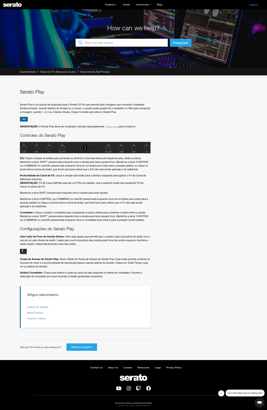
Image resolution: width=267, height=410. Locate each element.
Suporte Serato (28, 71)
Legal (158, 367)
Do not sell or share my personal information (133, 403)
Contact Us (96, 367)
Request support (81, 347)
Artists (126, 4)
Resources (143, 367)
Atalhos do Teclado (37, 307)
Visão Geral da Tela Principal (94, 71)
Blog (159, 4)
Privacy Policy (174, 367)
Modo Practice (35, 312)
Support (253, 4)
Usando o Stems (36, 318)
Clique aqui (112, 126)
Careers (127, 367)
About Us (113, 367)
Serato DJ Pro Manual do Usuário (58, 71)
